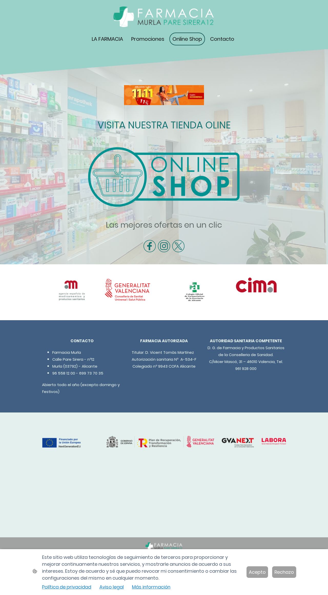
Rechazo (284, 572)
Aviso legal (111, 587)
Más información (151, 587)
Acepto (257, 572)
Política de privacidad (66, 587)
